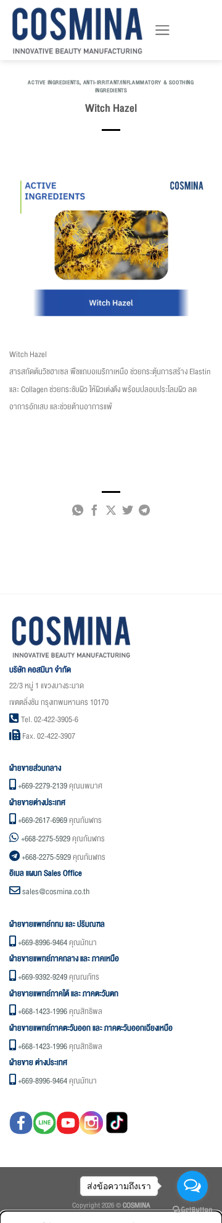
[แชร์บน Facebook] (94, 512)
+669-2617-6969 (42, 820)
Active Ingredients (54, 82)
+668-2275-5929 (45, 839)
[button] (162, 30)
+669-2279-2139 (42, 786)
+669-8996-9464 (42, 943)
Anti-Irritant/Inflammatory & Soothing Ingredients (138, 86)
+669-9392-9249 (42, 977)
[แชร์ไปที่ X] (111, 512)
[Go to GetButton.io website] (192, 1210)
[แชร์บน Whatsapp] (77, 512)
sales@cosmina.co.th (55, 892)
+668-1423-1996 (42, 1011)
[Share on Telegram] (144, 512)
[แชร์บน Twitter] (127, 512)
